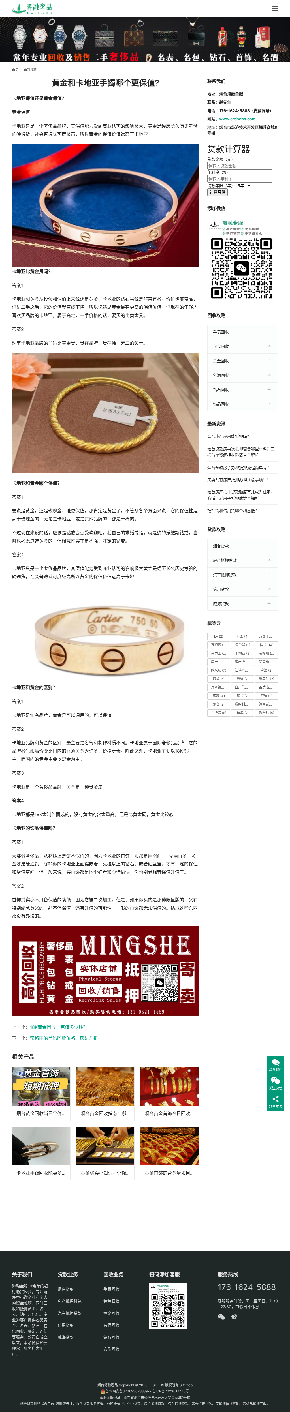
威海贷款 (221, 603)
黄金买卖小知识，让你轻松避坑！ (108, 1173)
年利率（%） (218, 172)
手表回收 (221, 331)
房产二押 (220, 662)
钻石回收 (221, 389)
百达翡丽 (268, 687)
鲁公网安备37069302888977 (129, 1391)
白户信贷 (244, 687)
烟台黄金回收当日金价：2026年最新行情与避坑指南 (43, 1113)
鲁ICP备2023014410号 (170, 1391)
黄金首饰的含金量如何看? (171, 1173)
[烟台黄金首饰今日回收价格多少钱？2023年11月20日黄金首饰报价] (169, 1093)
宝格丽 (266, 653)
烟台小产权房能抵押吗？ (229, 436)
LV (218, 636)
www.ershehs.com (237, 118)
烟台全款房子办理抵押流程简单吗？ (239, 467)
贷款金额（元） (221, 159)
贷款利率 (244, 704)
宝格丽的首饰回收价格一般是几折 (64, 1038)
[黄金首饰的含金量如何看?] (169, 1153)
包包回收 (221, 346)
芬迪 (266, 696)
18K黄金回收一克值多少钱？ (59, 1027)
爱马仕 (266, 679)
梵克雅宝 (268, 662)
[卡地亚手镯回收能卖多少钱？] (41, 1153)
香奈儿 (266, 713)
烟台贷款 (221, 545)
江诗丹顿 (244, 670)
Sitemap (186, 1385)
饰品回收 (221, 404)
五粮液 (219, 645)
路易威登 (268, 704)
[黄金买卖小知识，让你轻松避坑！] (105, 1153)
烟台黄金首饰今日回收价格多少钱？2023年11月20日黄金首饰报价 (172, 1113)
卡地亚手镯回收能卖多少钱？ (43, 1173)
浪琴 (219, 679)
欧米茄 (218, 670)
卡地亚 (242, 653)
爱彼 (243, 679)
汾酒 (266, 670)
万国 (242, 636)
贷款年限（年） (221, 185)
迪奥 (243, 713)
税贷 (243, 696)
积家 (219, 696)
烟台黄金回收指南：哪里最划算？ (108, 1113)
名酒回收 (221, 375)
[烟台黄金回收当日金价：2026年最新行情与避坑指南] (41, 1093)
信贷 (267, 645)
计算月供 (217, 192)
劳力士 (219, 653)
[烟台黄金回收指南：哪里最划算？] (105, 1093)
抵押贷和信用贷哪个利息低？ (233, 510)
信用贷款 (221, 589)
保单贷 (242, 645)
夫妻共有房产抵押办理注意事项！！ (239, 479)
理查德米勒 (220, 687)
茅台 (219, 704)
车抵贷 (218, 713)
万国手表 (268, 636)
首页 (15, 69)
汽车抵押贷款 (225, 574)
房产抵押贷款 (225, 560)
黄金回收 (221, 360)
